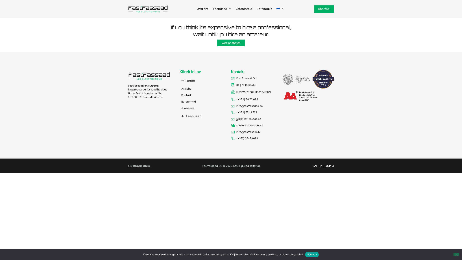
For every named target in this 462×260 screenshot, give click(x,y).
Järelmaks (264, 9)
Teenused (220, 9)
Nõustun (312, 254)
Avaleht (202, 9)
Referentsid (244, 9)
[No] (456, 254)
